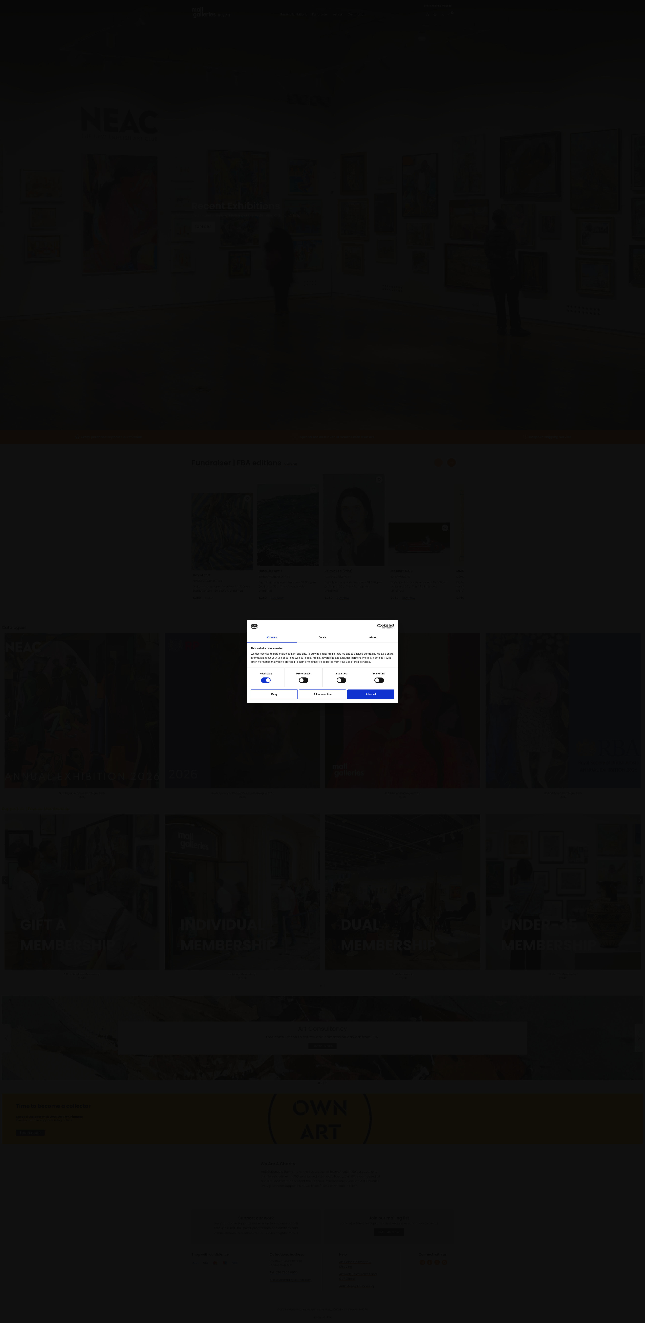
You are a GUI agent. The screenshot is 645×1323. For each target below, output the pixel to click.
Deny (274, 694)
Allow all (371, 694)
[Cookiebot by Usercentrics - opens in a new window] (379, 626)
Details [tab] (322, 637)
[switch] (303, 680)
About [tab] (373, 637)
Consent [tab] (272, 637)
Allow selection (323, 694)
